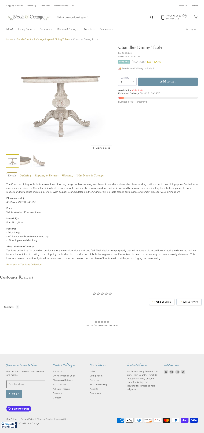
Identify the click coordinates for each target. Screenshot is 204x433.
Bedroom (45, 29)
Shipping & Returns (14, 6)
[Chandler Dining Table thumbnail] (12, 161)
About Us (183, 6)
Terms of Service (45, 419)
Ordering (25, 175)
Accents (88, 29)
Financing (31, 6)
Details (12, 175)
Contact (194, 6)
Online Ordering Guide (64, 6)
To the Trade (45, 6)
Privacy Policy (27, 419)
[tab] (11, 175)
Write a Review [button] (190, 301)
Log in (192, 29)
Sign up (14, 394)
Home (9, 39)
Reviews (57, 393)
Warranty (67, 175)
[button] (9, 425)
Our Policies (11, 419)
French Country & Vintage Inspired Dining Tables (43, 39)
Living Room (25, 29)
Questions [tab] (9, 306)
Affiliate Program (61, 388)
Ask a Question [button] (163, 301)
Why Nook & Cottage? (90, 175)
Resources (106, 29)
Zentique (126, 52)
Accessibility (62, 419)
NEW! (9, 29)
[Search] (152, 17)
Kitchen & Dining (67, 29)
